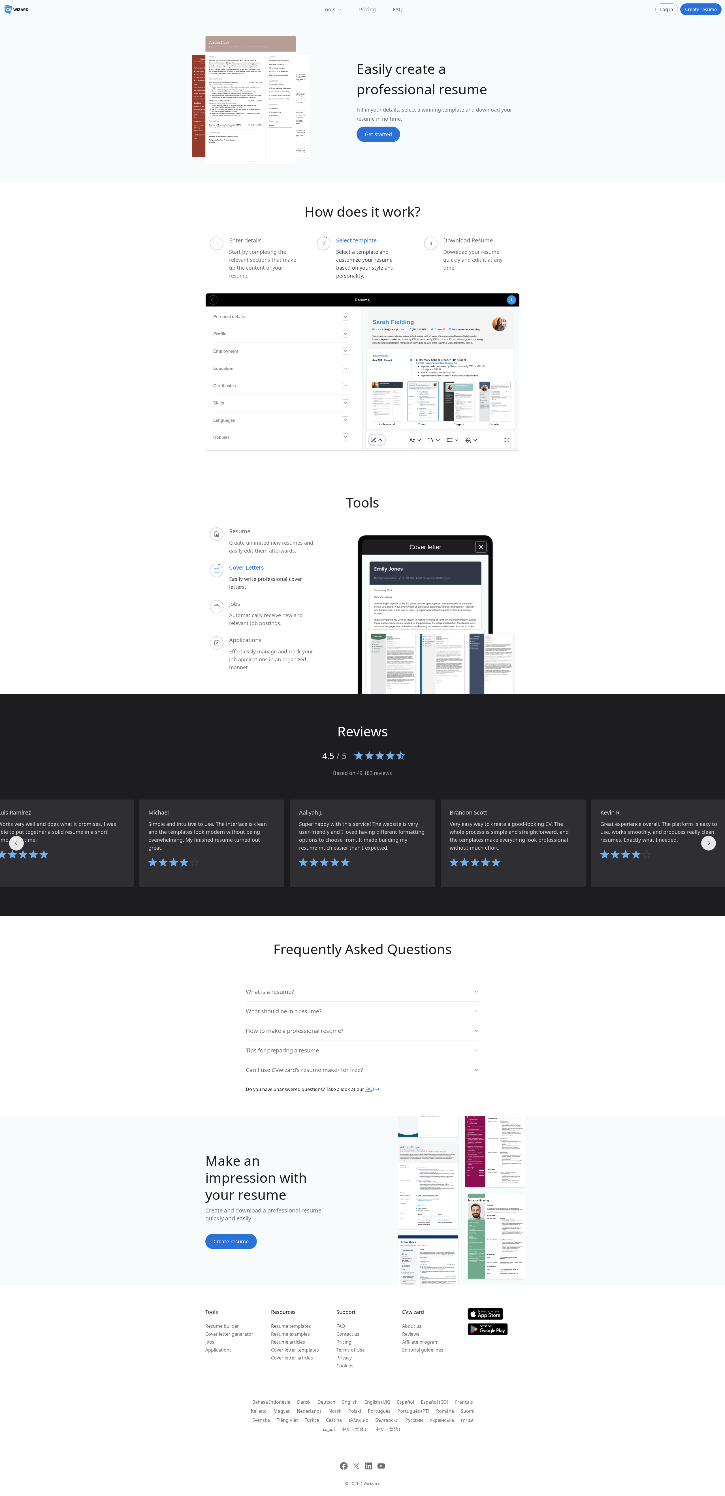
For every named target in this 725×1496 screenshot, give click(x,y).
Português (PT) (413, 1411)
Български (386, 1420)
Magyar (282, 1411)
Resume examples (290, 1334)
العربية (328, 1429)
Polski (354, 1411)
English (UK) (377, 1402)
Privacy (344, 1358)
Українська (442, 1420)
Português (379, 1411)
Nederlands (309, 1411)
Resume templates (291, 1326)
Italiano (259, 1411)
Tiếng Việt (287, 1420)
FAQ (398, 9)
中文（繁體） (389, 1429)
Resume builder (222, 1326)
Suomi (467, 1411)
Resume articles (288, 1342)
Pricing (367, 9)
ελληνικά (358, 1420)
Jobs (209, 1342)
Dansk (304, 1402)
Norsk (335, 1411)
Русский (414, 1420)
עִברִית (467, 1420)
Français (464, 1402)
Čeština (334, 1420)
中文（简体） (355, 1429)
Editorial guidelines (422, 1350)
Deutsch (326, 1402)
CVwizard (371, 1483)
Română (445, 1411)
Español (405, 1402)
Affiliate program (420, 1342)
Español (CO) (434, 1402)
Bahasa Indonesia (271, 1402)
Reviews (410, 1334)
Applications (218, 1350)
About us (411, 1326)
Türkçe (312, 1420)
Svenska (261, 1420)
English (350, 1402)
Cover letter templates (295, 1350)
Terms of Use (350, 1350)
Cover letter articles (292, 1358)
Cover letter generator (229, 1334)
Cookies (344, 1366)
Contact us (347, 1334)
